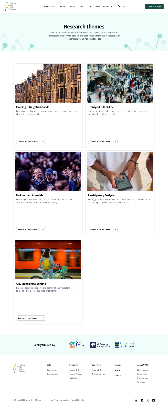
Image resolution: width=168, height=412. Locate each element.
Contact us (141, 382)
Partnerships (142, 374)
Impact (73, 6)
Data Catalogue (154, 6)
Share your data (142, 378)
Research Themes (75, 374)
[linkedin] (153, 400)
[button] (48, 6)
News (97, 6)
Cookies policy (64, 400)
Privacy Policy (53, 400)
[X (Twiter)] (148, 400)
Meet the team (142, 370)
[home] (10, 6)
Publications (73, 378)
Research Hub (48, 6)
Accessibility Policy (77, 400)
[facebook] (142, 400)
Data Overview (52, 370)
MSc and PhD (96, 370)
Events (89, 6)
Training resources (98, 374)
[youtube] (136, 400)
